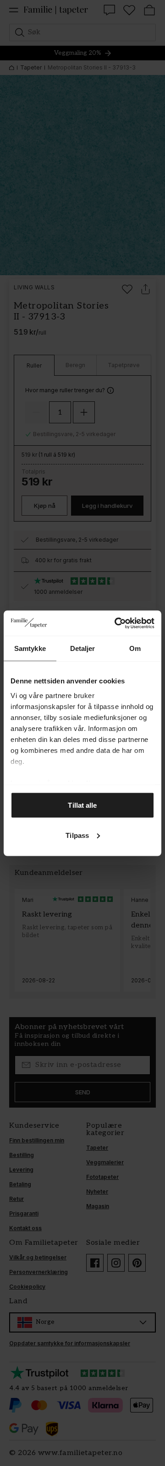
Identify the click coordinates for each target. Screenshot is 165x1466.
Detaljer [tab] (82, 648)
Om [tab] (135, 648)
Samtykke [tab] (30, 648)
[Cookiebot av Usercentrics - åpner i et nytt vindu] (116, 623)
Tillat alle (82, 805)
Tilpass (77, 835)
